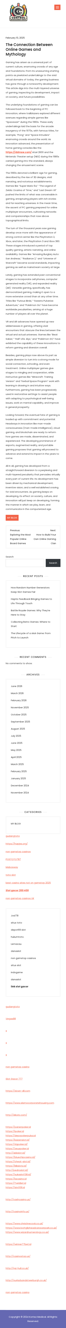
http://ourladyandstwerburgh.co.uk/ (26, 1280)
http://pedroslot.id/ (17, 1170)
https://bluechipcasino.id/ (20, 1157)
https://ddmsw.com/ (19, 152)
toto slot (11, 874)
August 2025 (18, 728)
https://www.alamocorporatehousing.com (30, 1102)
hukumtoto (17, 936)
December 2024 (20, 785)
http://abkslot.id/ (15, 1152)
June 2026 (16, 686)
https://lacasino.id (16, 1178)
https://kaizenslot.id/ (18, 1139)
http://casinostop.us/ (18, 1256)
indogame (17, 972)
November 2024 (20, 792)
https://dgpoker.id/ (17, 1144)
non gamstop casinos (18, 851)
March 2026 (17, 693)
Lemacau (16, 944)
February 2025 (19, 771)
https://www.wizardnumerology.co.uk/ (27, 1232)
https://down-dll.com (18, 1090)
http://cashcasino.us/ (18, 1199)
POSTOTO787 (13, 859)
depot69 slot (18, 929)
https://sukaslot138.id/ (18, 1174)
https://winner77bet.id (18, 1244)
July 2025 (16, 735)
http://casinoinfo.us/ (17, 1211)
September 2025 (20, 721)
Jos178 (14, 915)
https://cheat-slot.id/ (18, 1161)
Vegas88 (11, 1018)
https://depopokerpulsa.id (21, 1135)
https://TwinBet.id (16, 1183)
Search (10, 556)
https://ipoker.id (15, 1131)
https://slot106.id (15, 1187)
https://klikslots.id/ (16, 1165)
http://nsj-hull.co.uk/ (17, 1268)
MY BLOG (12, 517)
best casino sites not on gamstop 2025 (28, 882)
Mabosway (12, 867)
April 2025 (16, 757)
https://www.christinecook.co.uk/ (24, 1223)
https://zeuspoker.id (17, 1148)
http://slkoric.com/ (16, 1114)
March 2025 (17, 764)
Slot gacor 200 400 (17, 890)
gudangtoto (13, 836)
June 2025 (16, 743)
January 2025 (18, 778)
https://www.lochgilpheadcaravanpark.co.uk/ (31, 1227)
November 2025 (20, 707)
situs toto (16, 922)
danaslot (16, 951)
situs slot (16, 965)
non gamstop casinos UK (20, 898)
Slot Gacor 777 (14, 1078)
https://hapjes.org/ (17, 843)
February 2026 (19, 700)
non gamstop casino (17, 1066)
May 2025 (16, 750)
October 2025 (19, 714)
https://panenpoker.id (18, 1127)
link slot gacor (19, 986)
